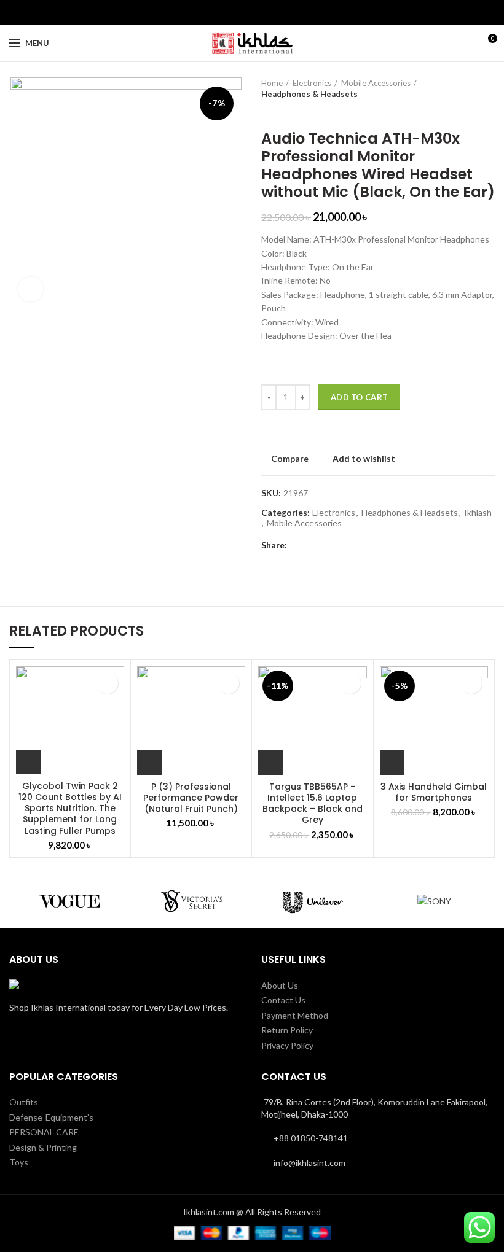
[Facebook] (245, 12)
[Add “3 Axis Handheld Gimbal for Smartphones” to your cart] (392, 762)
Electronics (312, 83)
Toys (18, 1162)
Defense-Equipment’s (51, 1117)
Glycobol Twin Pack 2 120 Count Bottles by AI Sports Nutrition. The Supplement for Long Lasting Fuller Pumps (70, 808)
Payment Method (294, 1015)
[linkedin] (259, 12)
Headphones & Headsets (309, 94)
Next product (292, 112)
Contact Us (283, 1000)
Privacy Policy (287, 1045)
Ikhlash (478, 513)
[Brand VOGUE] (70, 900)
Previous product (267, 112)
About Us (279, 985)
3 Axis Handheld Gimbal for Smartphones (433, 792)
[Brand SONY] (434, 900)
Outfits (23, 1102)
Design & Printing (43, 1147)
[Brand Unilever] (313, 900)
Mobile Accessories (376, 83)
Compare (290, 458)
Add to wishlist (364, 458)
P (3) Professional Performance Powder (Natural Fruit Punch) (190, 798)
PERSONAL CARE (44, 1132)
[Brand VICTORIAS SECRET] (192, 900)
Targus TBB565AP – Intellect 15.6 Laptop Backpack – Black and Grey (312, 803)
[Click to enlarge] (30, 289)
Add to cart (359, 397)
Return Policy (287, 1030)
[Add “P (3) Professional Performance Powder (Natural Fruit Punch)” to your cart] (149, 762)
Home (272, 83)
